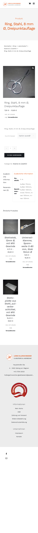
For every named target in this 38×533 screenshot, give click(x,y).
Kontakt (19, 436)
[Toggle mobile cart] (30, 3)
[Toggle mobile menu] (34, 3)
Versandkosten (13, 117)
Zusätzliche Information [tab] (6, 178)
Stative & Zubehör (20, 164)
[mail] (6, 458)
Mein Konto (19, 408)
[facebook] (6, 453)
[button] (33, 68)
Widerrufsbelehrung (19, 419)
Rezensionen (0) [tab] (7, 188)
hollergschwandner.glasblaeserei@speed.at (19, 375)
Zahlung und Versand (19, 415)
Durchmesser (10, 136)
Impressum (19, 433)
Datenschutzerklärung (19, 422)
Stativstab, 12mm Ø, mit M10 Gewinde (10, 242)
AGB (19, 412)
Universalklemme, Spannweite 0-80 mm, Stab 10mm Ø (27, 244)
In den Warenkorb (14, 155)
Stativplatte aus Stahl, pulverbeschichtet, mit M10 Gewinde (10, 307)
